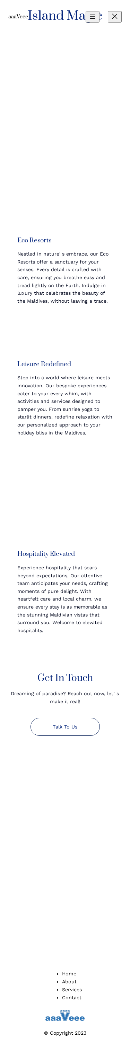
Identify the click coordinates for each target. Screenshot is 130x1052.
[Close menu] (115, 17)
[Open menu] (92, 17)
